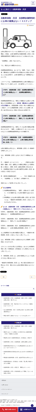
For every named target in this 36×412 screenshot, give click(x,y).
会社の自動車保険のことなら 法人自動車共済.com (16, 3)
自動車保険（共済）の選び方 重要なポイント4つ (17, 367)
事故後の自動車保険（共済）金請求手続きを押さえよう (18, 357)
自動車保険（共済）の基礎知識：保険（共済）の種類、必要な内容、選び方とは (18, 299)
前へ (4, 277)
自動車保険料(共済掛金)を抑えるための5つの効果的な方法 (18, 352)
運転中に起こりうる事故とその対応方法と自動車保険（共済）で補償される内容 (18, 333)
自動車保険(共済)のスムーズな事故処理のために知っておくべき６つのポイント (18, 346)
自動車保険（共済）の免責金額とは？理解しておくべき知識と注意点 (18, 372)
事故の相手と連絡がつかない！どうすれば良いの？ (17, 315)
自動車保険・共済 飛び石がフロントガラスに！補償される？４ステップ (18, 305)
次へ (32, 277)
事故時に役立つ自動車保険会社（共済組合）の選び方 (18, 338)
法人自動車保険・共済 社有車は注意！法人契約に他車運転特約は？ (18, 310)
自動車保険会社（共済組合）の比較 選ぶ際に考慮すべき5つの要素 (18, 362)
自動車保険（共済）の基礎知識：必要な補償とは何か (18, 342)
